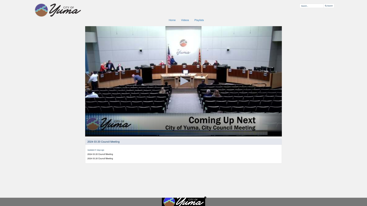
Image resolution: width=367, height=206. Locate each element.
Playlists (199, 20)
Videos (185, 20)
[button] (183, 81)
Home (172, 20)
